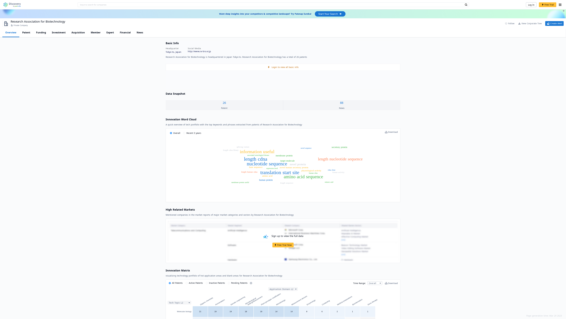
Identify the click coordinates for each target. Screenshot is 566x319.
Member (96, 32)
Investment (59, 32)
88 (341, 103)
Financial (125, 32)
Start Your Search (328, 14)
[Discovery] (12, 4)
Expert (110, 32)
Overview (10, 32)
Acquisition (78, 32)
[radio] (175, 133)
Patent (26, 32)
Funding (41, 32)
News (140, 32)
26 (224, 103)
